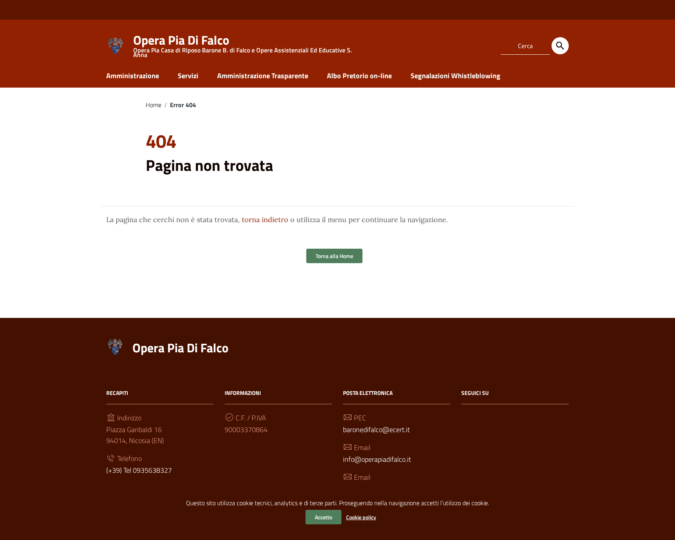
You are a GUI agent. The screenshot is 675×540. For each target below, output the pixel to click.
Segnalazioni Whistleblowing (455, 75)
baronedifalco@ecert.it (376, 429)
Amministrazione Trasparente (262, 75)
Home (153, 104)
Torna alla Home (334, 256)
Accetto (323, 517)
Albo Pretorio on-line (359, 75)
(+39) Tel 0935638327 (139, 470)
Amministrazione (132, 75)
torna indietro (265, 219)
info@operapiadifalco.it (377, 459)
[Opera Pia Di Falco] (116, 44)
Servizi (188, 75)
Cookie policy (361, 517)
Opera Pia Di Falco (180, 347)
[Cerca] (560, 45)
